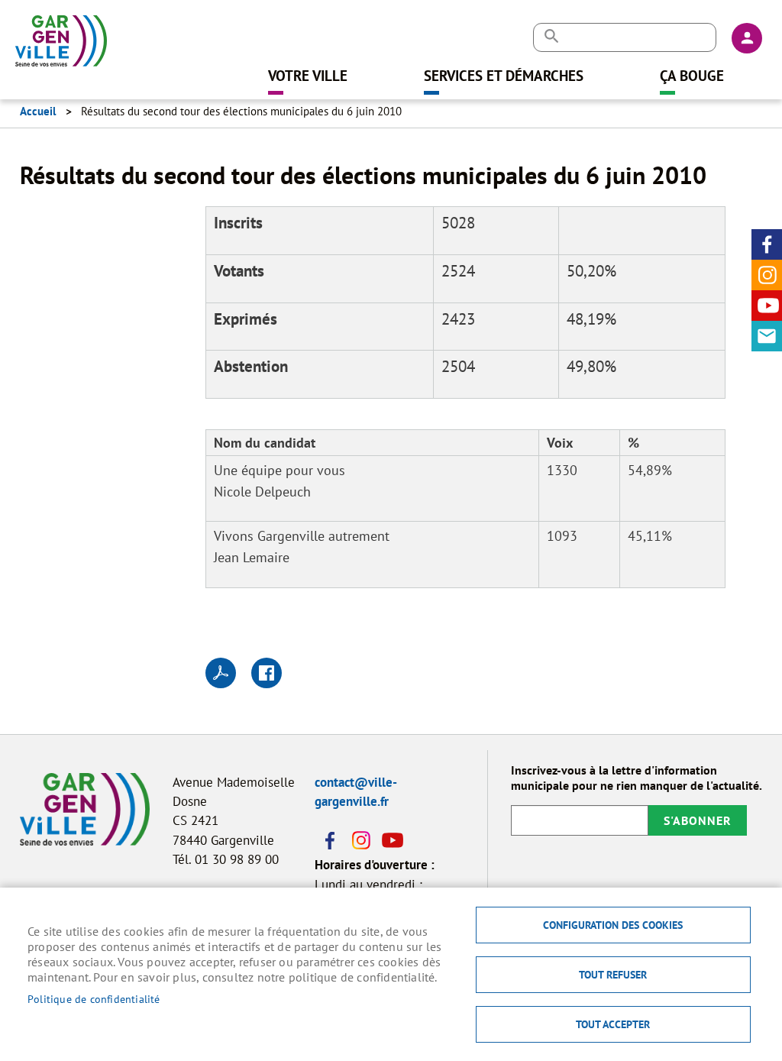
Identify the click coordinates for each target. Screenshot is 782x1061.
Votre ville (307, 75)
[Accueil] (61, 34)
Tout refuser (613, 975)
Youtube (766, 305)
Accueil (38, 111)
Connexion (747, 38)
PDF (220, 673)
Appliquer (551, 36)
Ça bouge (692, 75)
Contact (766, 336)
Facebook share (266, 673)
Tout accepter (613, 1024)
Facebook (766, 244)
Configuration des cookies (613, 925)
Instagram (766, 275)
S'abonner (698, 820)
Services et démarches (503, 75)
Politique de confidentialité (93, 999)
